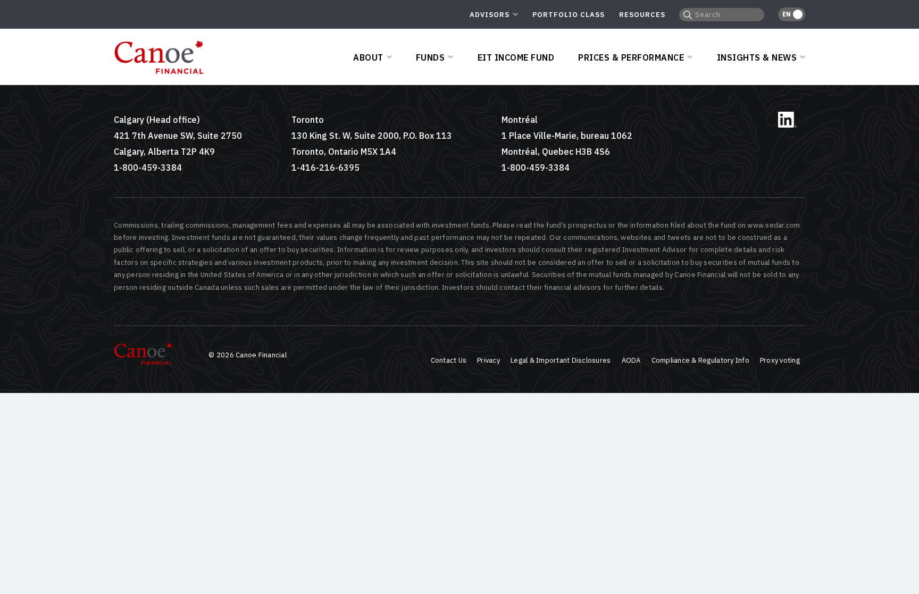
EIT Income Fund (516, 57)
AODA (631, 360)
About (368, 57)
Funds (430, 57)
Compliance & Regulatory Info (700, 360)
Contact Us (449, 360)
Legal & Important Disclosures (561, 360)
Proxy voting (780, 360)
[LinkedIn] (787, 125)
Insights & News (757, 57)
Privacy (488, 360)
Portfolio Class (568, 14)
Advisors (489, 14)
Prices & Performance (631, 57)
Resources (642, 14)
